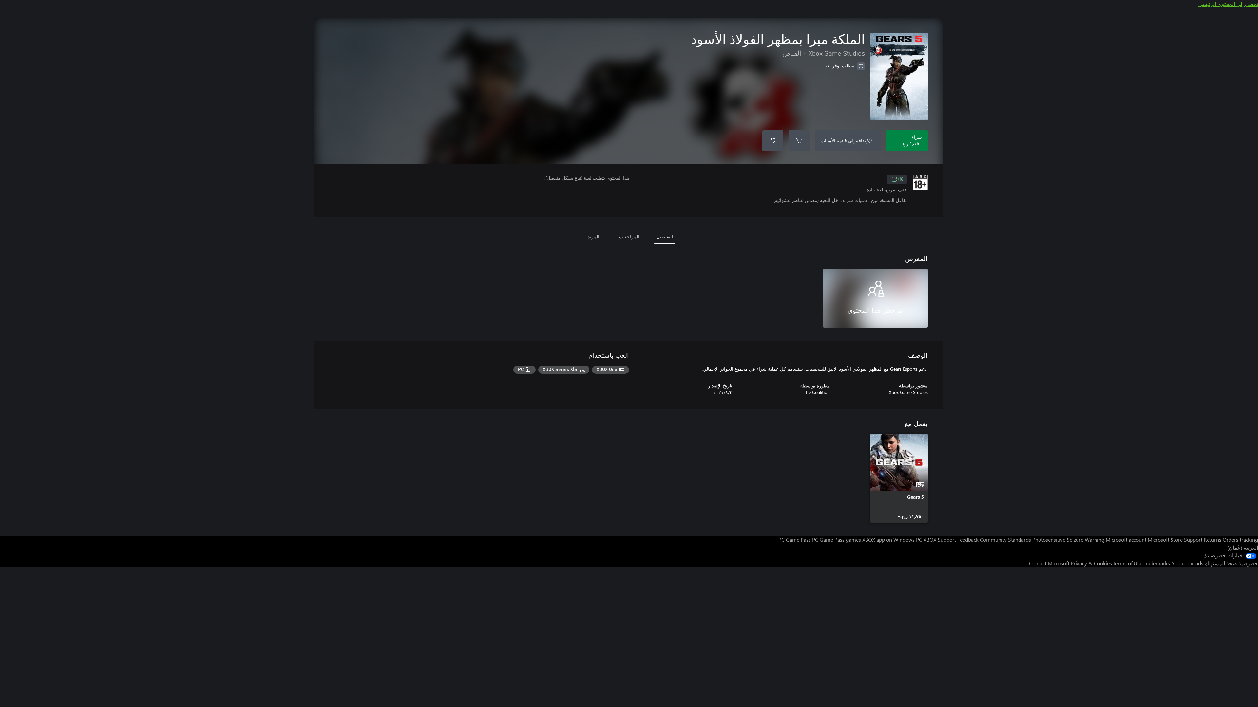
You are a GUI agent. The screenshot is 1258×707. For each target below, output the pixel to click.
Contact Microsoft (1049, 563)
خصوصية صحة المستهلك (1231, 563)
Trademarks (1157, 563)
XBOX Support (940, 539)
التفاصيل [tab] (665, 236)
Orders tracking (1240, 539)
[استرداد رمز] (772, 140)
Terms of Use (1127, 563)
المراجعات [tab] (629, 236)
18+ (900, 179)
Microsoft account (1126, 539)
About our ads (1187, 563)
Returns (1212, 539)
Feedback (968, 539)
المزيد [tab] (593, 236)
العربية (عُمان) (1242, 547)
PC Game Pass (794, 539)
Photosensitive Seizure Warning (1068, 539)
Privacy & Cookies (1091, 563)
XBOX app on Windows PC (892, 539)
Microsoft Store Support (1175, 539)
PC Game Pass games (836, 539)
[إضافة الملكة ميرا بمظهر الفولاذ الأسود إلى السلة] (799, 140)
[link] (899, 478)
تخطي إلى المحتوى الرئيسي (1228, 3)
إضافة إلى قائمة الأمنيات (844, 140)
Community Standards (1005, 539)
